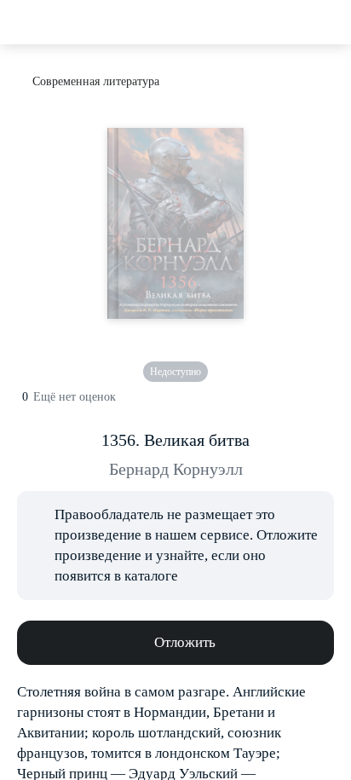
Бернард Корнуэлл (176, 468)
